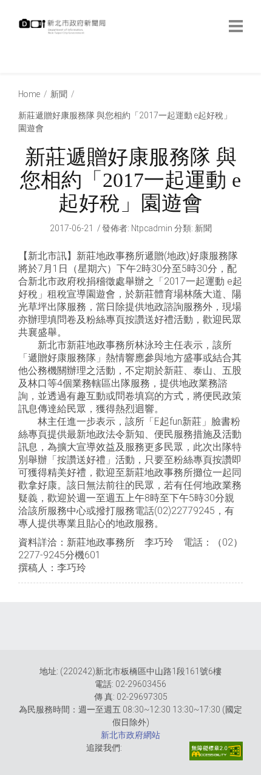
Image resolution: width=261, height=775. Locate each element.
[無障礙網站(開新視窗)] (216, 751)
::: (21, 66)
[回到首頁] (63, 29)
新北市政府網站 (130, 735)
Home (29, 94)
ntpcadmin (151, 228)
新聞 (58, 94)
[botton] (236, 26)
